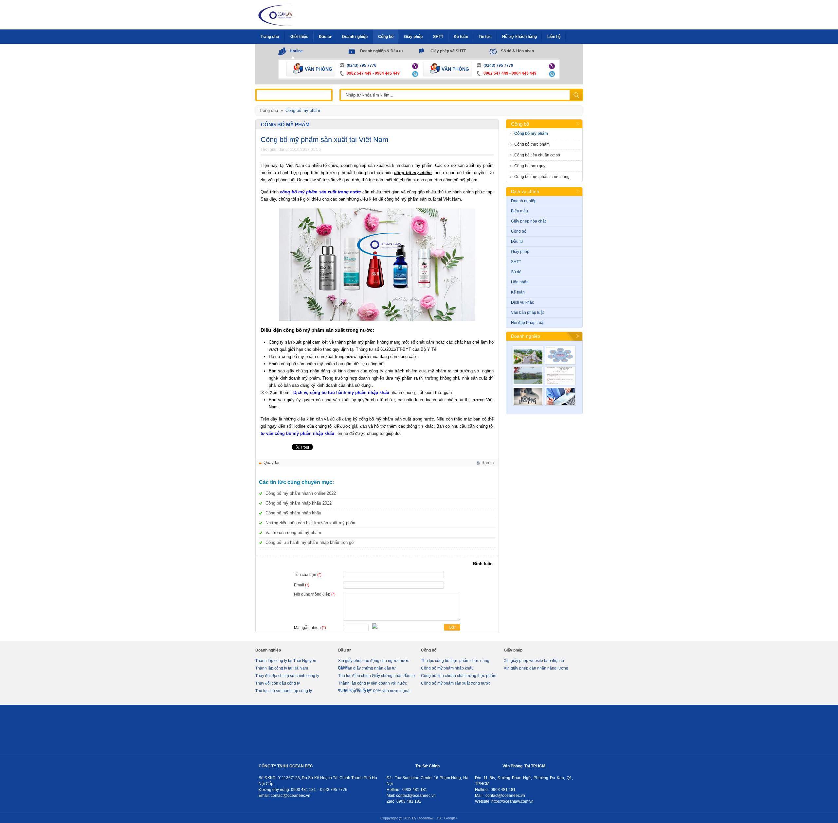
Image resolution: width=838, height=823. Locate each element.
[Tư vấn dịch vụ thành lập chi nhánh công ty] (560, 355)
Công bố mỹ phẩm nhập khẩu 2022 (298, 503)
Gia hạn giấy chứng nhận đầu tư (367, 668)
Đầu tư (517, 241)
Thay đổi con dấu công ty (277, 683)
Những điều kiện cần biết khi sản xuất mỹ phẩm (310, 522)
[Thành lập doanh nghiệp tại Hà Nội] (528, 376)
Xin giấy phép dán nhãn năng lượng (536, 668)
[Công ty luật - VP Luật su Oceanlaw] (277, 14)
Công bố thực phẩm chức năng (542, 176)
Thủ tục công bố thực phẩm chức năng (455, 660)
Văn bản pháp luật (527, 312)
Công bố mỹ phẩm (285, 124)
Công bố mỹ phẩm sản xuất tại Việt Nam (324, 139)
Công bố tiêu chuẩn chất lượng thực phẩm (458, 675)
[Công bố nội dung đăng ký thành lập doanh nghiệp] (560, 376)
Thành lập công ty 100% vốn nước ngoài (374, 691)
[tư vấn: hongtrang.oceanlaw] (416, 65)
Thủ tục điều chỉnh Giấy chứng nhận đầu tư (376, 675)
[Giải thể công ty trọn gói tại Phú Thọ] (528, 355)
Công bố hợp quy (529, 166)
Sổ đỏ (516, 272)
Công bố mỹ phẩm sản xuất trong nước (455, 683)
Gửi (452, 627)
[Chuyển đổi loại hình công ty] (528, 396)
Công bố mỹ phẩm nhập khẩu (293, 512)
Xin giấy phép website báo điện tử (534, 660)
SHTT (516, 261)
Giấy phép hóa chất (528, 221)
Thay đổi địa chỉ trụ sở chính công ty (287, 675)
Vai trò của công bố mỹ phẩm (293, 532)
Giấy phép (520, 251)
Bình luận (483, 563)
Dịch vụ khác (522, 302)
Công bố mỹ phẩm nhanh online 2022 (300, 493)
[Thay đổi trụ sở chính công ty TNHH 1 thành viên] (560, 396)
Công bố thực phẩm (532, 144)
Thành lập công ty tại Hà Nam (281, 668)
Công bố (520, 124)
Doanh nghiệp (524, 201)
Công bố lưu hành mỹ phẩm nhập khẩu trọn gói (310, 542)
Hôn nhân (520, 282)
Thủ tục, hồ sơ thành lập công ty (283, 691)
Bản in (488, 462)
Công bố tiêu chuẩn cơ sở (537, 155)
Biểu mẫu (519, 211)
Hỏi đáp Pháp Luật (527, 322)
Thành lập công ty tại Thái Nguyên (285, 660)
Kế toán (518, 292)
